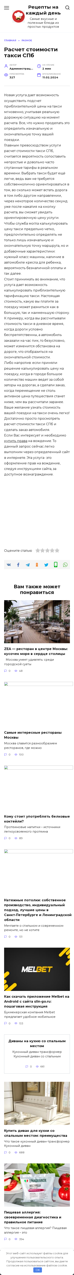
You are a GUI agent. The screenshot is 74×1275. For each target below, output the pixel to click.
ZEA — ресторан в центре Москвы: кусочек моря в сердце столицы (36, 651)
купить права (15, 441)
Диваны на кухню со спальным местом (37, 1043)
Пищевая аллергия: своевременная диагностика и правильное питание (32, 1217)
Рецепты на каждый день (43, 10)
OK (38, 1270)
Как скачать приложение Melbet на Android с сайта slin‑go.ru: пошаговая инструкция (36, 1001)
